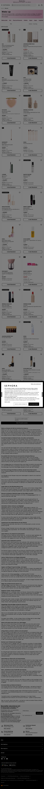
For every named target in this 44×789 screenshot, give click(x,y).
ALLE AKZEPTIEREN (34, 404)
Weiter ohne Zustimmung (36, 383)
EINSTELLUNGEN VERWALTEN (21, 404)
